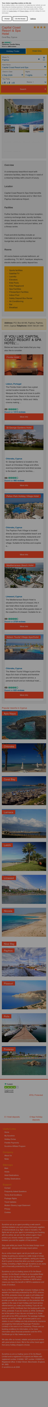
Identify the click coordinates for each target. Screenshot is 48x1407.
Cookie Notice (13, 11)
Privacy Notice (24, 11)
